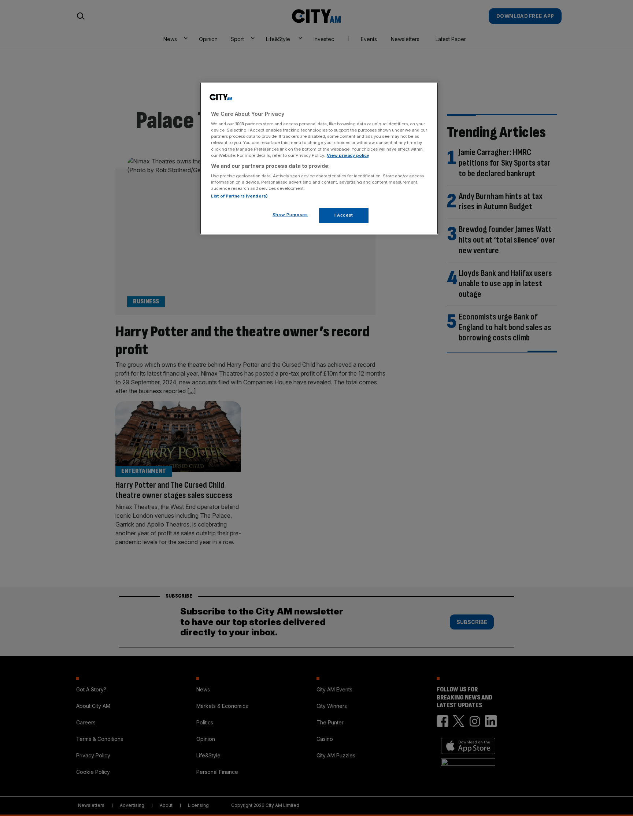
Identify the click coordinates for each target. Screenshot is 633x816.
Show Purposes (290, 214)
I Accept (343, 215)
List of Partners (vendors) (239, 196)
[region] (319, 158)
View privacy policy (348, 155)
